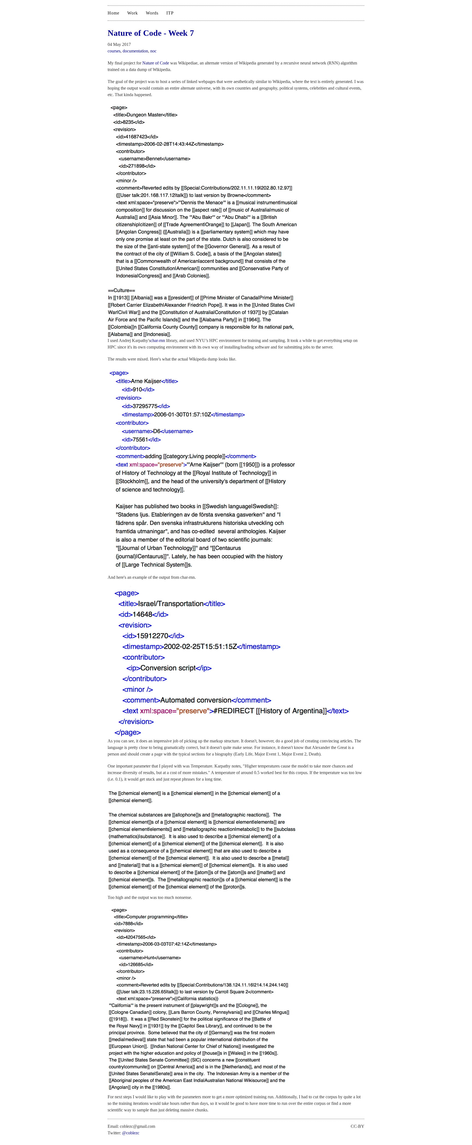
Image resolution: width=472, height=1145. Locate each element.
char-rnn (158, 340)
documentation (135, 51)
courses (114, 51)
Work (132, 13)
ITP (170, 13)
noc (153, 51)
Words (152, 13)
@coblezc (130, 1133)
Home (113, 13)
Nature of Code (155, 63)
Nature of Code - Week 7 (151, 32)
